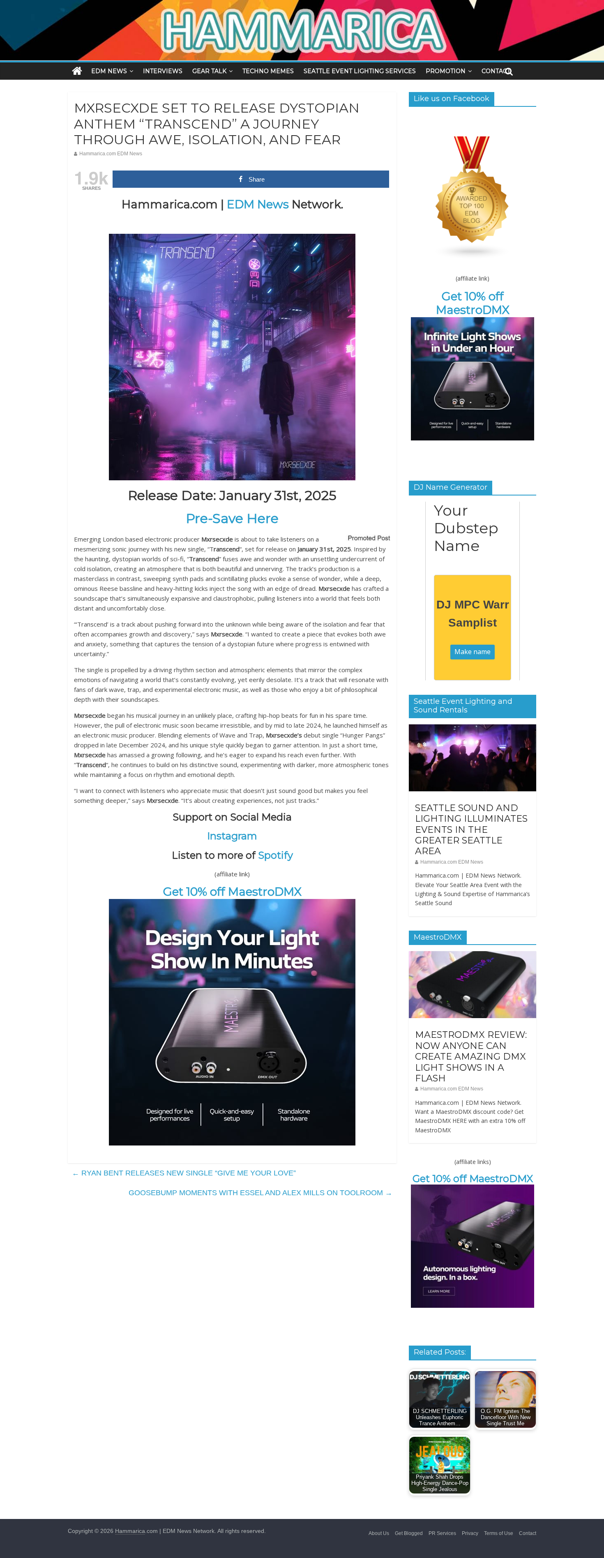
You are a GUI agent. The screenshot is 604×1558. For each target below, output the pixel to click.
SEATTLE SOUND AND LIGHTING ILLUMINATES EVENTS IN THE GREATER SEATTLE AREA (471, 829)
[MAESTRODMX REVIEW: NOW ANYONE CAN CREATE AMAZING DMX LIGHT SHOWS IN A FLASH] (472, 955)
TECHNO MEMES (268, 71)
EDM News (258, 204)
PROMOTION (446, 71)
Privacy (470, 1533)
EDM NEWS (109, 71)
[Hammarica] (302, 5)
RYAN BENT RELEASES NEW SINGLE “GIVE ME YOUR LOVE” (184, 1173)
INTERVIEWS (162, 71)
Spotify (275, 855)
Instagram (232, 836)
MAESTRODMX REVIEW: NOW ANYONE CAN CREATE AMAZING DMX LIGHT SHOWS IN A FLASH (471, 1056)
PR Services (442, 1533)
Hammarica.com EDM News (110, 154)
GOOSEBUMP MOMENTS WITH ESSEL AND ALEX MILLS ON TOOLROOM (260, 1193)
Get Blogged (409, 1533)
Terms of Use (498, 1533)
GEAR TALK (209, 71)
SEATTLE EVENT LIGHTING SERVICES (360, 71)
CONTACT (496, 71)
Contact (527, 1533)
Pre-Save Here (232, 518)
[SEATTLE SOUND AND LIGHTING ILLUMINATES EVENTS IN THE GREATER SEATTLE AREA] (472, 729)
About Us (379, 1533)
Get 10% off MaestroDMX (232, 892)
